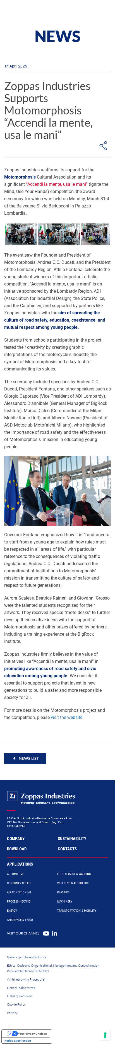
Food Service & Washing (74, 874)
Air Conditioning (19, 892)
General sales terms (21, 988)
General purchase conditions (26, 957)
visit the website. (67, 717)
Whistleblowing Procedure (25, 979)
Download (17, 848)
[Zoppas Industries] (29, 11)
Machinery (64, 901)
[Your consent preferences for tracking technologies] (105, 1035)
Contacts (67, 848)
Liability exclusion (19, 996)
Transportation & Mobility (76, 911)
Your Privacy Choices (32, 1033)
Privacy (12, 1013)
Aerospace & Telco (20, 920)
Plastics (63, 892)
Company (16, 838)
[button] (25, 758)
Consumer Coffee (19, 883)
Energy (12, 911)
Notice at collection (17, 1040)
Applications (20, 864)
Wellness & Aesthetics (73, 883)
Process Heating (19, 901)
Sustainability (72, 838)
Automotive (15, 874)
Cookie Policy (16, 1004)
